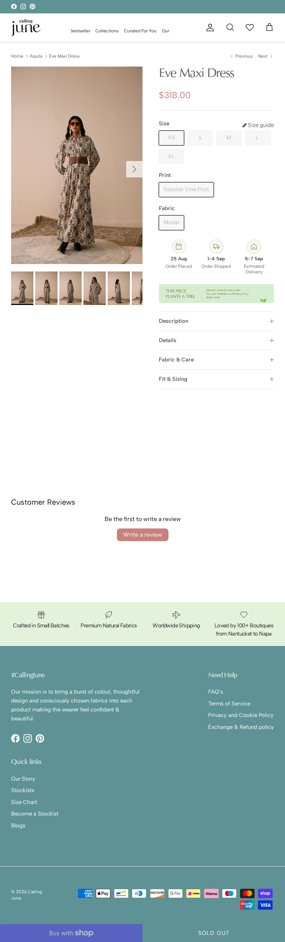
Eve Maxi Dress (64, 56)
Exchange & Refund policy (241, 727)
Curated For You (140, 30)
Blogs (18, 825)
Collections (107, 30)
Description (173, 321)
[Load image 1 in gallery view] (76, 165)
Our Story (23, 778)
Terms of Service (229, 703)
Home (17, 56)
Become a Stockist (34, 813)
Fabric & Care (176, 359)
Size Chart (24, 802)
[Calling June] (26, 28)
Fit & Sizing (173, 379)
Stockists (22, 790)
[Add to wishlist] (131, 248)
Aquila (36, 56)
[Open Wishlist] (250, 27)
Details (167, 340)
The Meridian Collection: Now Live (142, 7)
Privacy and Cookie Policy (240, 715)
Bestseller (80, 30)
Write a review (142, 534)
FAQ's (215, 691)
